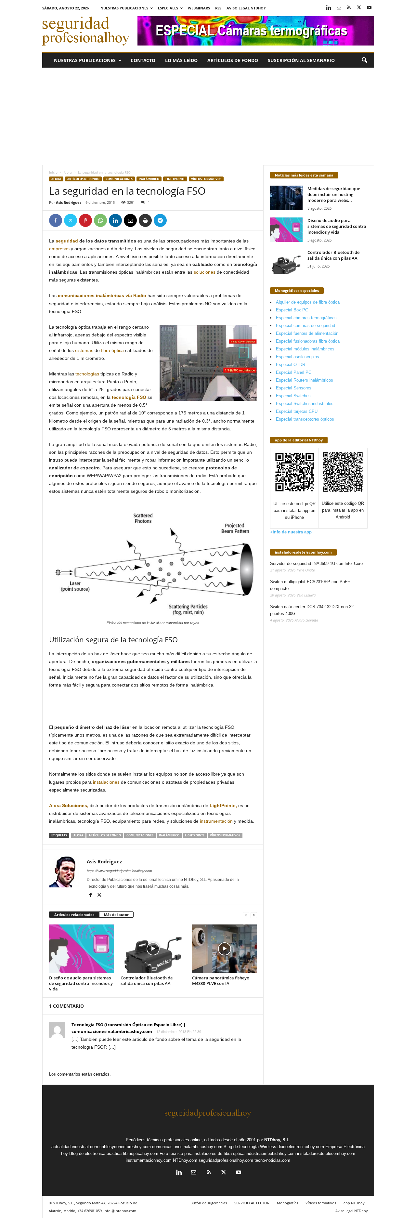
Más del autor (116, 914)
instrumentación (216, 821)
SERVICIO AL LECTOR (251, 1202)
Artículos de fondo (232, 60)
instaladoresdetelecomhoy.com (303, 552)
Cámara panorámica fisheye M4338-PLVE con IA (220, 980)
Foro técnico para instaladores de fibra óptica (202, 1153)
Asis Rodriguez (68, 202)
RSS (218, 8)
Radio (139, 295)
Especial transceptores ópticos (305, 419)
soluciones (204, 272)
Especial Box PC (292, 310)
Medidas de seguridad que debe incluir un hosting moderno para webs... (333, 194)
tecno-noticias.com (272, 1160)
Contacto (143, 60)
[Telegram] (160, 220)
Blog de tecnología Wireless (250, 1146)
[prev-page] (246, 914)
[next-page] (254, 914)
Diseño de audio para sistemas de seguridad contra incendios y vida (81, 983)
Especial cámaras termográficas (306, 317)
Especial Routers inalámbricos (304, 380)
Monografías (287, 1202)
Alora (68, 172)
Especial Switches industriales (304, 403)
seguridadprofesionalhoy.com (226, 1160)
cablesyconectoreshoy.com (125, 1146)
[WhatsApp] (100, 220)
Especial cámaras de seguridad (305, 325)
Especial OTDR (290, 364)
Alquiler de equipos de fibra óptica (308, 302)
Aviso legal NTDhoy (246, 8)
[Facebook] (55, 220)
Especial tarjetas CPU (297, 411)
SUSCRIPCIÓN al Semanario (301, 60)
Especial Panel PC (293, 372)
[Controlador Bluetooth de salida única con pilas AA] (153, 948)
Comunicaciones (119, 179)
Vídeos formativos (206, 179)
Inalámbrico (149, 179)
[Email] (130, 220)
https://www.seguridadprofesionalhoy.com (119, 871)
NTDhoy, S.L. (277, 1139)
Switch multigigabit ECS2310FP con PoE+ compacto (310, 585)
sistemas (84, 350)
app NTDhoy (354, 1202)
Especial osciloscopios (297, 356)
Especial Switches (293, 395)
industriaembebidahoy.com (271, 1153)
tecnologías (87, 373)
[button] (364, 60)
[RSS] (349, 8)
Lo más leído (181, 60)
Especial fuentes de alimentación (307, 333)
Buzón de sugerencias (208, 1202)
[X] (359, 8)
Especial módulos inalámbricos (305, 349)
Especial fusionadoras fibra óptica (308, 341)
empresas (59, 248)
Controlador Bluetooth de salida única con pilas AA (147, 980)
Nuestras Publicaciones (124, 8)
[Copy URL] (175, 220)
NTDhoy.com (185, 1160)
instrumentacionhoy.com (149, 1160)
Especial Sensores (293, 388)
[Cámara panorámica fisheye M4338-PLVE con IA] (224, 948)
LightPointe (175, 179)
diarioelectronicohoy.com (301, 1146)
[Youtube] (369, 8)
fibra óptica (112, 350)
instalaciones (106, 782)
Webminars (199, 8)
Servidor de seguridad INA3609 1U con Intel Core (316, 563)
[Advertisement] (208, 116)
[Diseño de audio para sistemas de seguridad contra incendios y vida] (81, 948)
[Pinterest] (85, 220)
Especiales (168, 8)
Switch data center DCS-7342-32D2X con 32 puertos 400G (312, 610)
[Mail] (339, 8)
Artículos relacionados (74, 914)
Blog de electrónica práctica (95, 1153)
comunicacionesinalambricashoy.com (187, 1146)
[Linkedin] (329, 8)
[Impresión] (145, 220)
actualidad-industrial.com (74, 1146)
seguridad (67, 240)
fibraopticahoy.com (140, 1153)
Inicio (53, 172)
